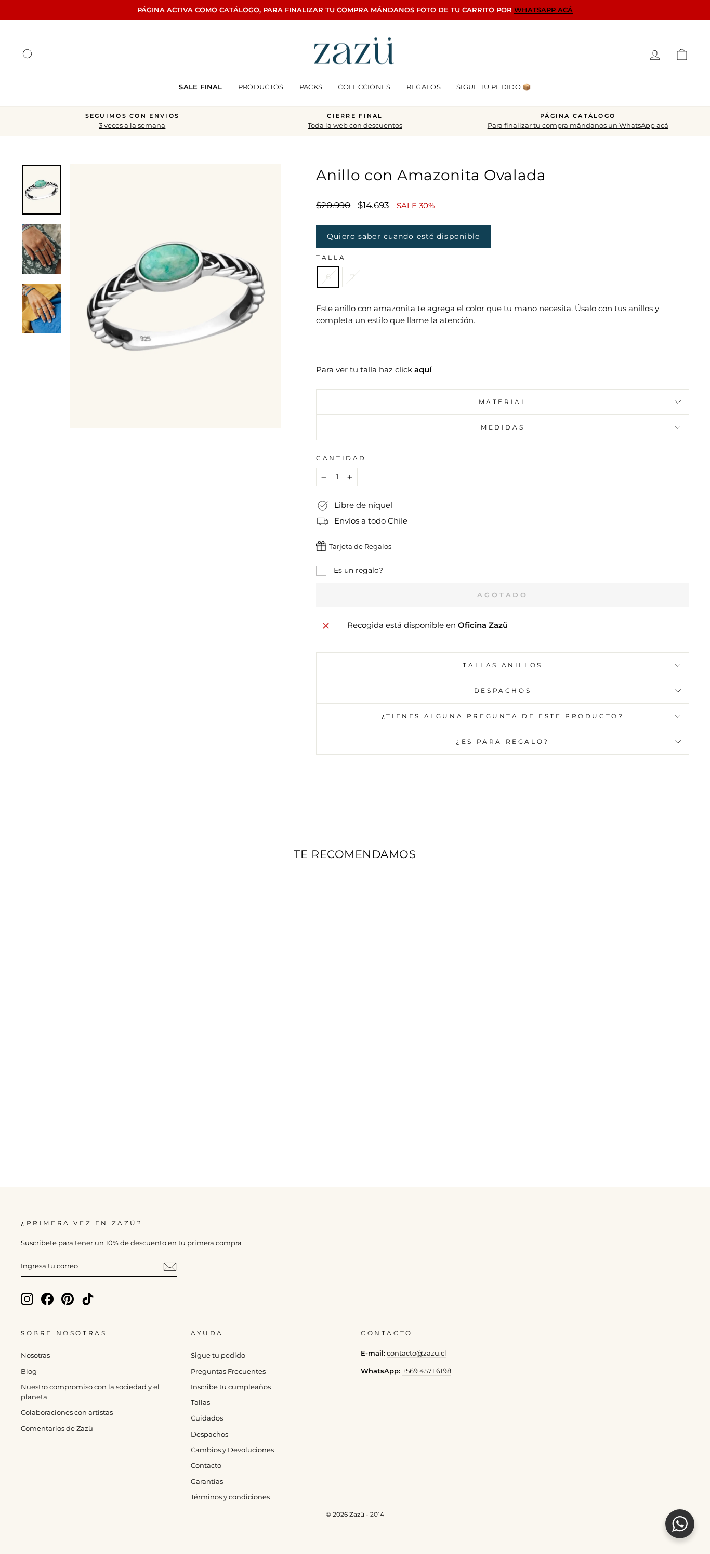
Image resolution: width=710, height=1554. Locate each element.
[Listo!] (170, 1267)
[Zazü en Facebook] (47, 1299)
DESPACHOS (502, 690)
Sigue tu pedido (218, 1355)
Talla (331, 257)
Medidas (502, 427)
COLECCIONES (364, 87)
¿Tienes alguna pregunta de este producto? (503, 716)
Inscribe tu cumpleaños (231, 1387)
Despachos (209, 1434)
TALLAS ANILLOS (502, 665)
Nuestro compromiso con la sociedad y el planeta (90, 1392)
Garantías (207, 1481)
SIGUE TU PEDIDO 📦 (493, 87)
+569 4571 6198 (426, 1371)
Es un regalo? (357, 570)
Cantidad (341, 458)
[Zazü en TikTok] (88, 1299)
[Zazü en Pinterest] (67, 1299)
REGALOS (423, 87)
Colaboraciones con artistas (67, 1412)
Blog (29, 1371)
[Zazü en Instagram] (27, 1299)
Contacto (206, 1465)
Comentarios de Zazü (57, 1428)
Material (503, 402)
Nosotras (35, 1355)
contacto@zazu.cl (416, 1353)
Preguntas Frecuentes (228, 1371)
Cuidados (207, 1418)
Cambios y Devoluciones (232, 1450)
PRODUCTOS (261, 87)
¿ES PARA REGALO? (502, 741)
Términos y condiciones (230, 1497)
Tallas (200, 1402)
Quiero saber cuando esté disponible (403, 236)
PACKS (311, 87)
